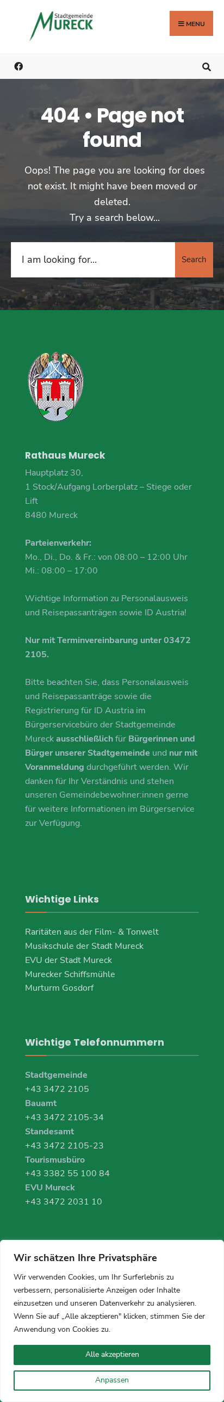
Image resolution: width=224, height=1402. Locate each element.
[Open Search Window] (206, 65)
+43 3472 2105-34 (64, 1117)
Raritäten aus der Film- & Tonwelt (92, 932)
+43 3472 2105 (57, 1089)
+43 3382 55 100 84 (67, 1173)
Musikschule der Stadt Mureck (84, 946)
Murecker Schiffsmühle (70, 974)
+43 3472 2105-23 (64, 1146)
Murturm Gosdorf (59, 988)
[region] (112, 1321)
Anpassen (112, 1380)
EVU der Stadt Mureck (68, 960)
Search (194, 259)
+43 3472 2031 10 (63, 1202)
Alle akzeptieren (112, 1354)
